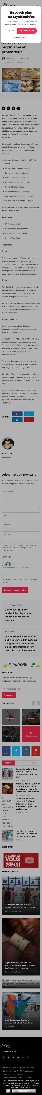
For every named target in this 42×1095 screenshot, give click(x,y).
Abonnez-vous (27, 31)
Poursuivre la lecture (20, 37)
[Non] (39, 1086)
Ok (8, 1091)
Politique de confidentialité (24, 1091)
